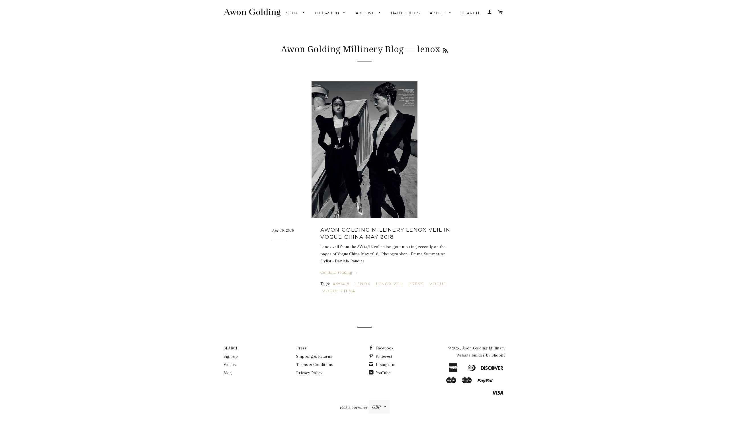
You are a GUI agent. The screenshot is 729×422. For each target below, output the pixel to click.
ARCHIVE (366, 13)
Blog (228, 372)
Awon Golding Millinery (483, 348)
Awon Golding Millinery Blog (342, 49)
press (416, 283)
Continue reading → (339, 272)
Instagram (385, 364)
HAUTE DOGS (405, 13)
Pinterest (383, 356)
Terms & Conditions (314, 364)
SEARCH (471, 13)
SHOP (293, 13)
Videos (230, 364)
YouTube (383, 372)
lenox (363, 283)
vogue (437, 283)
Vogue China (338, 291)
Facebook (384, 348)
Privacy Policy (309, 372)
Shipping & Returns (314, 356)
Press (301, 348)
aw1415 (341, 283)
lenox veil (390, 283)
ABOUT (438, 13)
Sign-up (231, 356)
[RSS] (445, 50)
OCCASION (328, 13)
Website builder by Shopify (480, 355)
